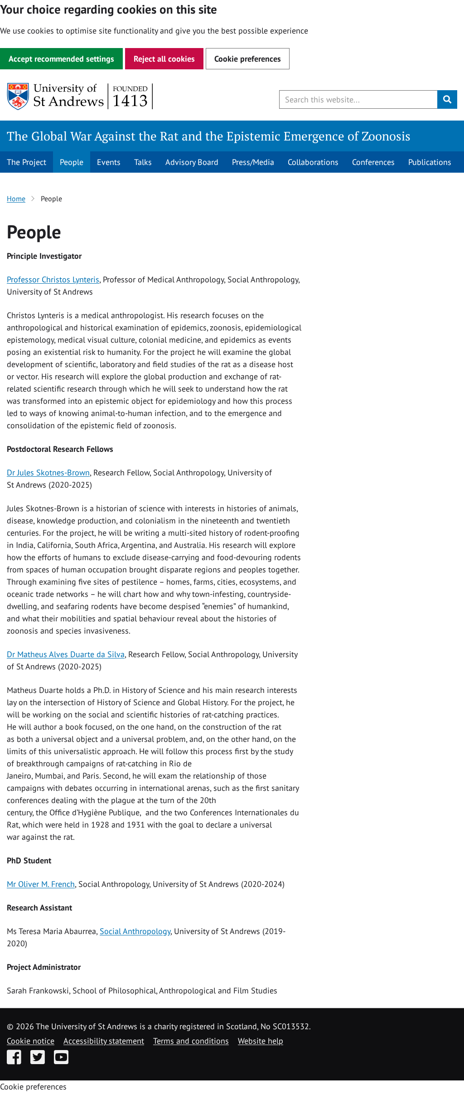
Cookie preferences (247, 58)
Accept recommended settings (61, 58)
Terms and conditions (191, 1041)
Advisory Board (191, 162)
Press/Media (253, 162)
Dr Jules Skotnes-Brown (48, 472)
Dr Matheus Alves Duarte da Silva (66, 654)
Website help (260, 1041)
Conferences (373, 162)
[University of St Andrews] (80, 96)
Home (16, 198)
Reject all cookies (164, 58)
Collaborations (313, 162)
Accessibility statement (103, 1041)
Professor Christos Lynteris (53, 279)
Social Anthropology (135, 931)
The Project (26, 162)
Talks (143, 162)
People (71, 162)
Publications (429, 162)
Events (109, 162)
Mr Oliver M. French (41, 884)
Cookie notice (30, 1041)
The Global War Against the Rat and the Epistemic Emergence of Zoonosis (209, 136)
